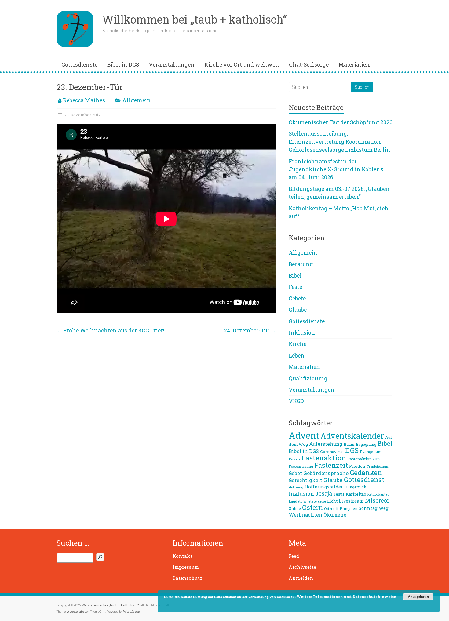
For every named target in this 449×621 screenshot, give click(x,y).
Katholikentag (378, 494)
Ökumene (334, 515)
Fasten (294, 459)
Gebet (295, 473)
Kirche (297, 343)
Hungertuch (355, 487)
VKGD (296, 401)
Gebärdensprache (326, 473)
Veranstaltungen (172, 64)
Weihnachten (305, 514)
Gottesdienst (364, 479)
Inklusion (302, 332)
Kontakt (182, 556)
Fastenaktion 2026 (364, 458)
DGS (352, 450)
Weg (384, 508)
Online (295, 508)
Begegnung (366, 444)
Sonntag (368, 508)
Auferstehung (325, 444)
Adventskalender (352, 436)
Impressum (186, 567)
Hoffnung (296, 487)
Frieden (357, 466)
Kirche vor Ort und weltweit (241, 64)
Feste (295, 286)
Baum (349, 444)
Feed (294, 556)
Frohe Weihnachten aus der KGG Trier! (110, 330)
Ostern (312, 507)
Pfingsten (348, 508)
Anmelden (301, 578)
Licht (332, 501)
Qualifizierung (308, 378)
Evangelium (370, 451)
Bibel (295, 275)
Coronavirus (332, 451)
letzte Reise (317, 501)
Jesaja (323, 493)
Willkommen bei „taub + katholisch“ (194, 19)
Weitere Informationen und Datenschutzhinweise (346, 596)
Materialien (354, 64)
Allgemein (136, 100)
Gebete (297, 298)
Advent (304, 435)
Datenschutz (188, 578)
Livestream (351, 501)
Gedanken (366, 472)
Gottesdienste (79, 64)
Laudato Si (297, 501)
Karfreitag (356, 494)
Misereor (377, 500)
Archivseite (302, 567)
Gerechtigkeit (305, 480)
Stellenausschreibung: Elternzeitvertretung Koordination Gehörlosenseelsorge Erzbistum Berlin (339, 141)
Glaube (298, 309)
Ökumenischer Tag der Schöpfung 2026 (340, 122)
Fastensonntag (301, 466)
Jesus (339, 494)
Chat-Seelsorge (309, 64)
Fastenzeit (331, 465)
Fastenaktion (323, 457)
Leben (297, 355)
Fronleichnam (378, 466)
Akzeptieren (418, 596)
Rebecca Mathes (84, 100)
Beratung (301, 264)
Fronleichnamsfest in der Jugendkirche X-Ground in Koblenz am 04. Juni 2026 (336, 169)
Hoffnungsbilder (324, 487)
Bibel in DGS (123, 64)
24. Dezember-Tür (250, 330)
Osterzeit (331, 508)
